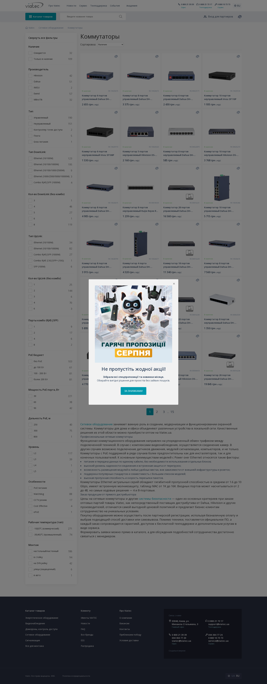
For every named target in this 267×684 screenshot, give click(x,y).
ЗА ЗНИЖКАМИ (133, 391)
